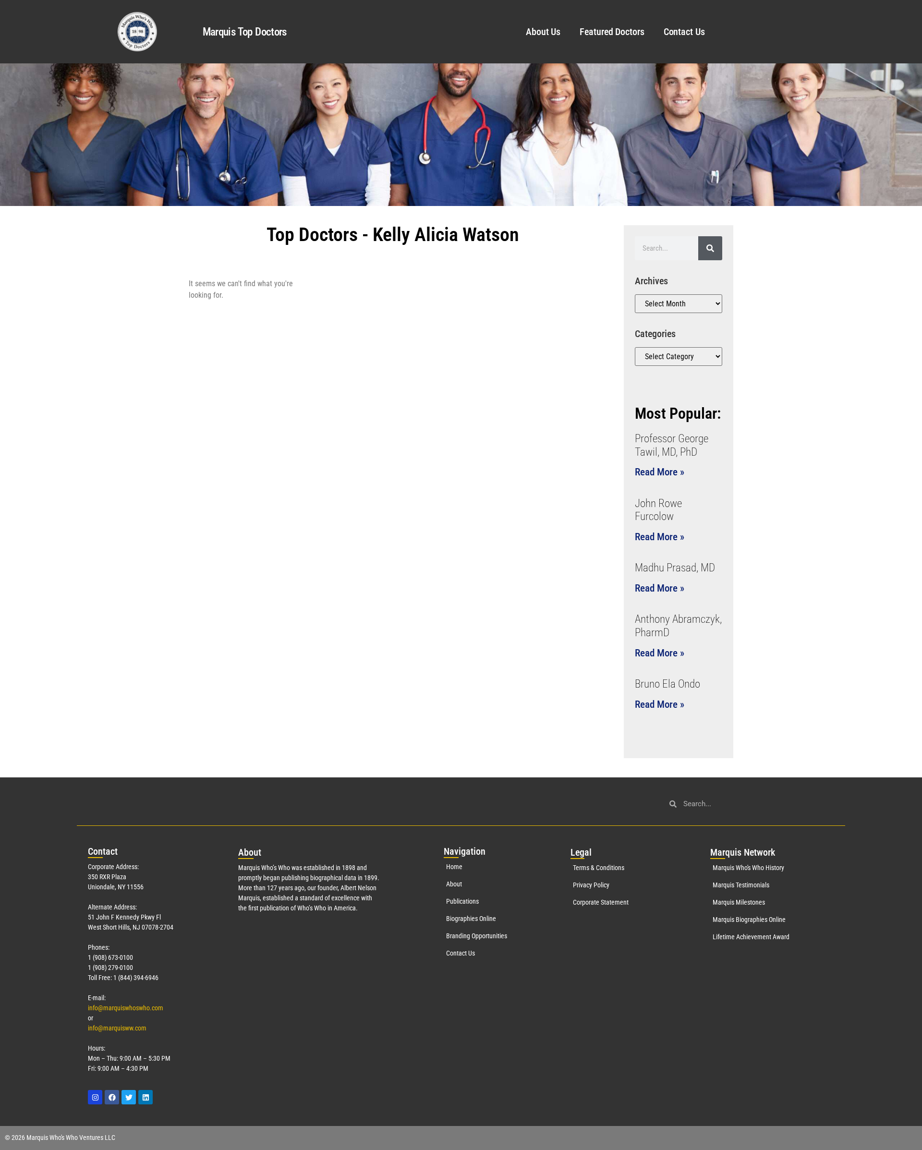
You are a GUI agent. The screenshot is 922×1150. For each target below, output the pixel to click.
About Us (543, 31)
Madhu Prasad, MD (675, 567)
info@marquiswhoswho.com (125, 1008)
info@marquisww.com (117, 1028)
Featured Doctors (612, 31)
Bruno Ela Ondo (667, 684)
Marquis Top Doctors (245, 31)
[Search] (710, 248)
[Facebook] (112, 1097)
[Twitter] (128, 1097)
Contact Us (684, 31)
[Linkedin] (145, 1097)
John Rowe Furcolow (658, 510)
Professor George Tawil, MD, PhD (671, 445)
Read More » (659, 472)
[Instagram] (95, 1097)
